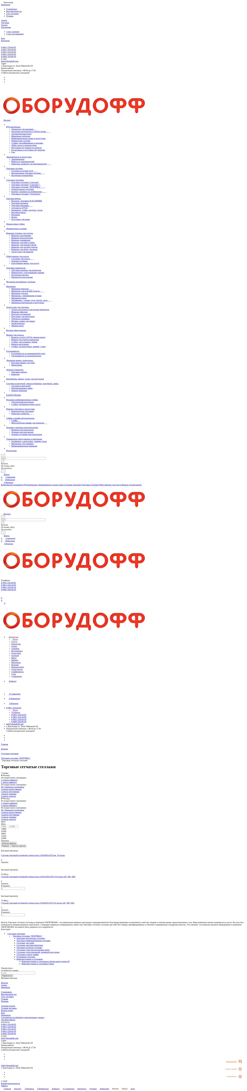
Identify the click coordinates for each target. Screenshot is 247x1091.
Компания (5, 987)
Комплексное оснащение (12, 485)
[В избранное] (2, 865)
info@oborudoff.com (9, 61)
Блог (3, 1013)
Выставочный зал (14, 11)
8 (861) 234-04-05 (8, 47)
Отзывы (9, 16)
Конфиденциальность (10, 1083)
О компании (11, 9)
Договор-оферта (8, 1020)
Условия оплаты (8, 1006)
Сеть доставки (12, 14)
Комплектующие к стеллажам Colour (38, 964)
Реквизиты (6, 1015)
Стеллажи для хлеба (25, 943)
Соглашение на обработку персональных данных (22, 1017)
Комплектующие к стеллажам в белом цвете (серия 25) (46, 961)
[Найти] (3, 471)
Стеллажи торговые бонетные (29, 945)
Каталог (4, 983)
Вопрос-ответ (7, 1010)
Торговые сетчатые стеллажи (29, 947)
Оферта (4, 1086)
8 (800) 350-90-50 (8, 57)
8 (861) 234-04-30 (8, 54)
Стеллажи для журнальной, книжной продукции (37, 952)
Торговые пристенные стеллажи (30, 938)
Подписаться (7, 976)
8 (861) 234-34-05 (8, 52)
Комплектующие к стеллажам (29, 959)
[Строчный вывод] (3, 848)
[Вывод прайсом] (5, 848)
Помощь (4, 1001)
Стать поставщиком (15, 34)
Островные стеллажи (25, 957)
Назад (15, 639)
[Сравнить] (2, 867)
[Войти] (2, 595)
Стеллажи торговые (16, 934)
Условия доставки (9, 1008)
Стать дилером (12, 32)
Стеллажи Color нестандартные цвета (33, 950)
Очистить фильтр (18, 846)
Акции (4, 985)
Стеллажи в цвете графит (27, 954)
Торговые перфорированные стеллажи (33, 941)
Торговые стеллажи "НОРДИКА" (27, 936)
